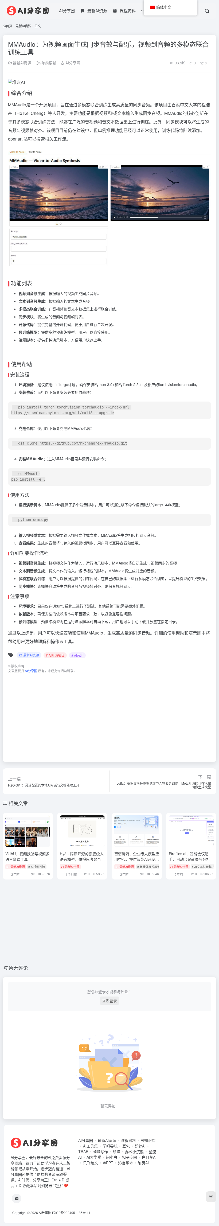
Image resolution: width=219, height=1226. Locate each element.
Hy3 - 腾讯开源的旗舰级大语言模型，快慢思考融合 (82, 856)
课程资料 (128, 1140)
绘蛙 (116, 1151)
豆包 (126, 1146)
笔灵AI (143, 1162)
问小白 (111, 1157)
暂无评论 (18, 967)
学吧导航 (110, 1146)
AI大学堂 (94, 1157)
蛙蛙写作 (100, 1151)
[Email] (16, 1198)
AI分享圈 (67, 10)
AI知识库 (148, 1140)
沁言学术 (125, 1162)
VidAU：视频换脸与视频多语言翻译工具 (27, 856)
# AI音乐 (77, 655)
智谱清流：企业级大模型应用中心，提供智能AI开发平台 (136, 859)
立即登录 (109, 1000)
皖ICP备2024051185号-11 (71, 1212)
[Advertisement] (109, 715)
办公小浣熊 (134, 1151)
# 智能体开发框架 (148, 867)
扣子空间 (129, 1157)
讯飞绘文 (90, 1162)
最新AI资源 (23, 26)
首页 (9, 26)
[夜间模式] (211, 1196)
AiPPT (108, 1162)
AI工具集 (90, 1146)
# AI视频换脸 (36, 867)
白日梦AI (149, 1157)
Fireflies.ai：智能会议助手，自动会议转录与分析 (189, 856)
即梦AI (140, 1146)
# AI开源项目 (55, 655)
